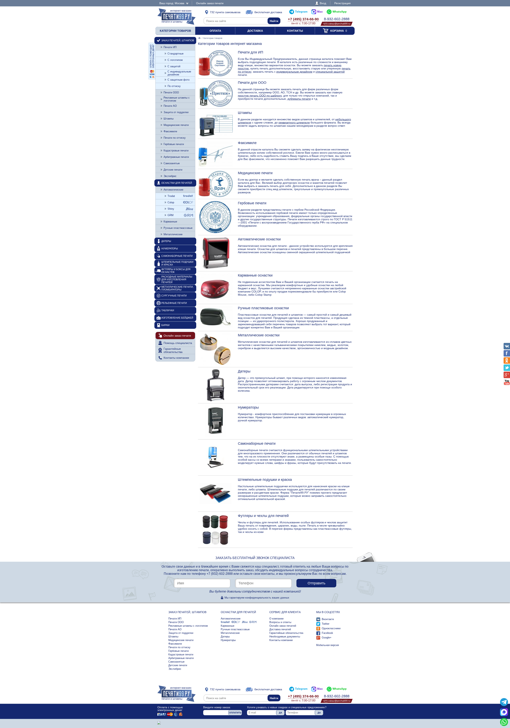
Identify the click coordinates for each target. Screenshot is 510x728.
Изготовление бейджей (177, 317)
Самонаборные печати (257, 443)
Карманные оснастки (255, 275)
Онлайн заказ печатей (282, 625)
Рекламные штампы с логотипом (177, 99)
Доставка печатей (280, 629)
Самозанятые (172, 163)
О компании (276, 618)
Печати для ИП (250, 52)
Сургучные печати (174, 295)
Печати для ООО (252, 83)
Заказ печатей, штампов (177, 40)
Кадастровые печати (176, 150)
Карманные (170, 221)
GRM (171, 215)
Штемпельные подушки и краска (265, 480)
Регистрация (342, 3)
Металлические (173, 234)
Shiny (171, 208)
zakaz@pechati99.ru (339, 23)
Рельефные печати (174, 303)
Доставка (255, 30)
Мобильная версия (327, 645)
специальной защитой (330, 71)
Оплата (215, 30)
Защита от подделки (176, 112)
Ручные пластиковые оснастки (263, 308)
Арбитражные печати (176, 156)
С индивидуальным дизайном (179, 73)
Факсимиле (247, 143)
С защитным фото (178, 79)
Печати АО (170, 105)
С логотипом (175, 59)
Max (320, 11)
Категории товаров (175, 30)
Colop (171, 202)
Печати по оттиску (175, 137)
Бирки (165, 325)
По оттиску (174, 86)
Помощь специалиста (178, 343)
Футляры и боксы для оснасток (175, 271)
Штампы (245, 113)
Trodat (171, 196)
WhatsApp (339, 11)
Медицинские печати (255, 173)
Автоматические (173, 189)
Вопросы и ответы (280, 622)
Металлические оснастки (259, 335)
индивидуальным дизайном (294, 71)
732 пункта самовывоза (225, 12)
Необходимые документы (284, 636)
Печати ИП (170, 47)
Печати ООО (171, 92)
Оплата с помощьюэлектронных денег (170, 709)
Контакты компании (176, 357)
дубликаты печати (299, 98)
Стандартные (175, 53)
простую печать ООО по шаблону (260, 95)
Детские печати (173, 169)
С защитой (174, 66)
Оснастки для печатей (176, 183)
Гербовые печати (252, 203)
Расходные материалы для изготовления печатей (176, 279)
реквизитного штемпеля (294, 122)
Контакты (295, 30)
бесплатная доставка (268, 12)
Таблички (167, 310)
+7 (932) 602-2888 (220, 573)
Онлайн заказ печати (210, 3)
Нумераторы (248, 407)
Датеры (244, 371)
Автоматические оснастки (259, 239)
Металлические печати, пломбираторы (177, 288)
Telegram (301, 11)
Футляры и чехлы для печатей (263, 516)
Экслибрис (170, 176)
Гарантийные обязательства (173, 350)
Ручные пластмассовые (178, 227)
